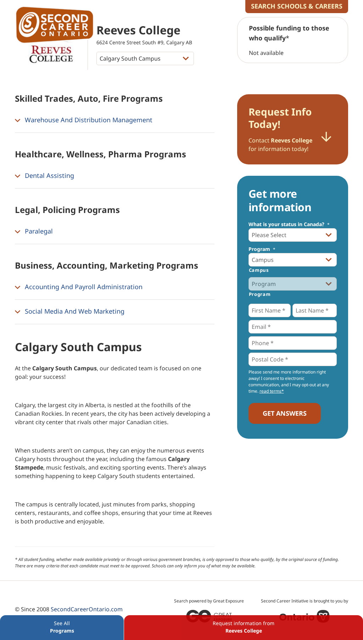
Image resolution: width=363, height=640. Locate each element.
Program (261, 249)
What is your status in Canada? (289, 224)
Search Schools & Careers (296, 6)
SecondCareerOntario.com (87, 609)
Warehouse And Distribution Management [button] (87, 120)
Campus (259, 270)
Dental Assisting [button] (48, 175)
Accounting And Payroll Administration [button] (83, 286)
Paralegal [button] (38, 231)
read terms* (271, 391)
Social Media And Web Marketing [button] (73, 311)
